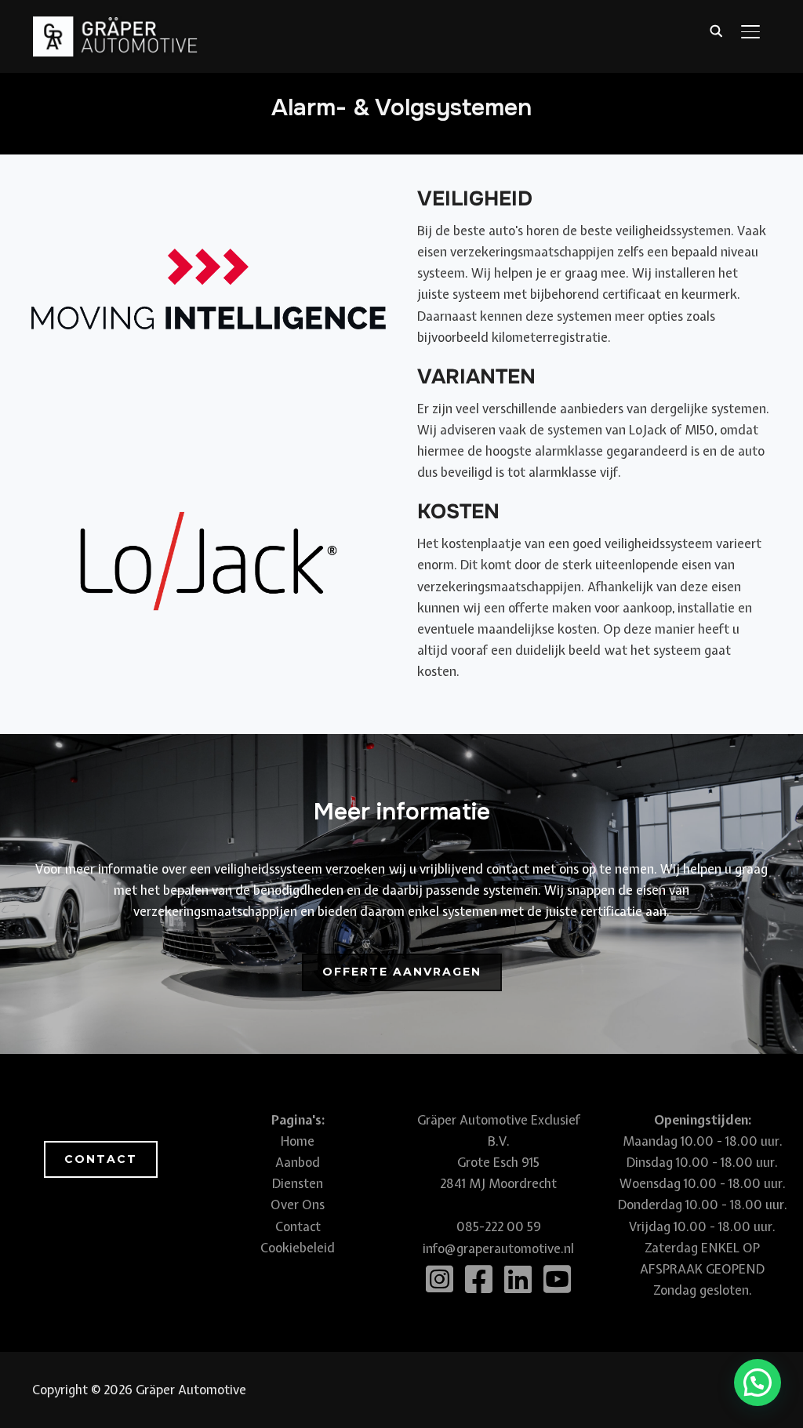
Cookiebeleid (297, 1247)
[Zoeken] (716, 29)
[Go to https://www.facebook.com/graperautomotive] (479, 1280)
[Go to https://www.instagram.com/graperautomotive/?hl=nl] (440, 1280)
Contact (298, 1226)
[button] (402, 972)
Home (297, 1141)
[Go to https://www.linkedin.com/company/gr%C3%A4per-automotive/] (518, 1280)
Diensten (297, 1183)
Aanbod (297, 1162)
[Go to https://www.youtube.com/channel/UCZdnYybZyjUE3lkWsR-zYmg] (557, 1280)
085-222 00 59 (498, 1226)
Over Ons (298, 1204)
